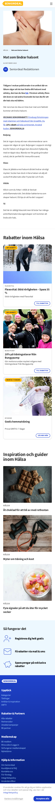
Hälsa (5, 50)
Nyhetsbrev (6, 751)
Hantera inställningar (13, 798)
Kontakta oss (7, 771)
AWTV (4, 704)
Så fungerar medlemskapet (13, 748)
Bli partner (6, 728)
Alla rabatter (6, 718)
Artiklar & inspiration (10, 701)
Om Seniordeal (8, 765)
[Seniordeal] (12, 3)
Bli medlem (6, 741)
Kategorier (6, 695)
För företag (6, 774)
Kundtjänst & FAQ (9, 768)
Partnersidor (7, 721)
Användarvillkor (8, 781)
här (26, 93)
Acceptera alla (42, 798)
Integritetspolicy (8, 777)
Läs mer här (43, 435)
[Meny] (51, 3)
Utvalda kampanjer (9, 724)
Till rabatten (42, 303)
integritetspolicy (10, 792)
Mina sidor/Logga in (10, 744)
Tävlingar (5, 698)
